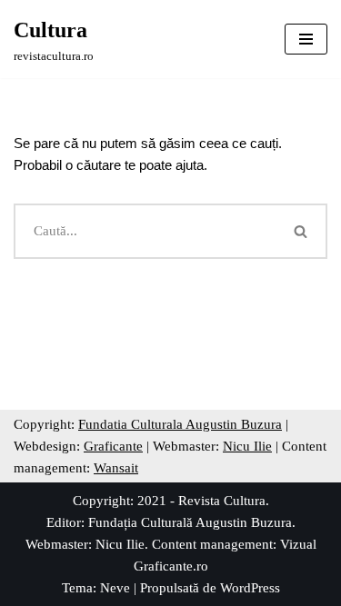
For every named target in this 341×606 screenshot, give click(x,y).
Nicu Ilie (247, 446)
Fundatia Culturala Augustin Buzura (180, 424)
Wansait (116, 468)
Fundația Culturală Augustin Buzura (190, 522)
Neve (115, 588)
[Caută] (301, 231)
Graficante (113, 446)
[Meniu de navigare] (306, 39)
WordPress (250, 588)
